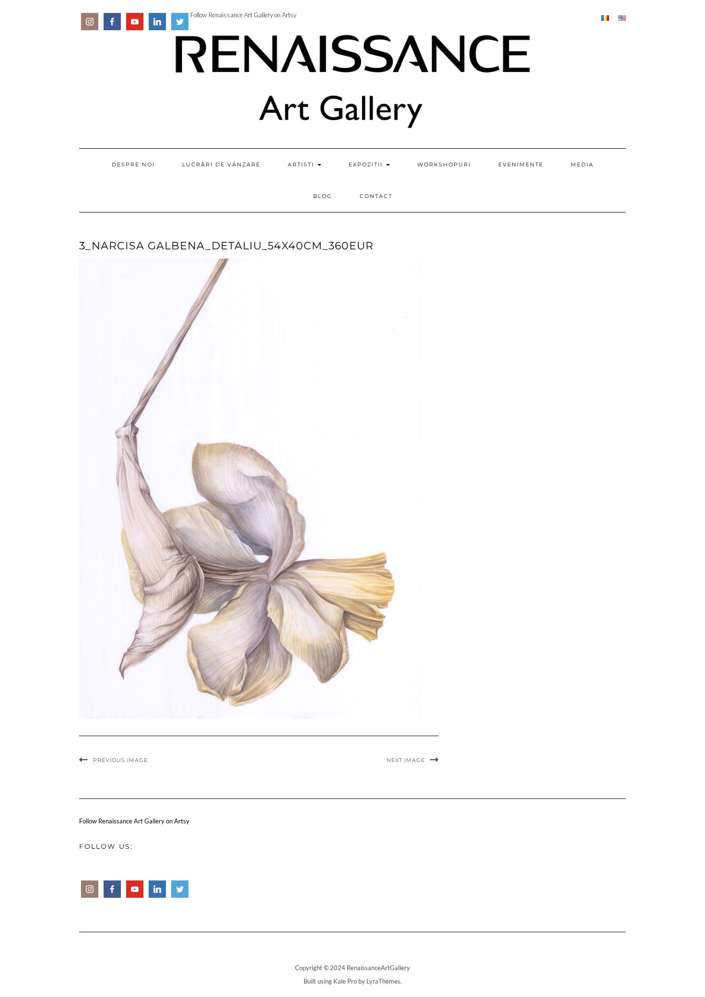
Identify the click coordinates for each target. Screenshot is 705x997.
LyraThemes (383, 981)
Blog (322, 196)
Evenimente (520, 164)
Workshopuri (444, 164)
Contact (376, 196)
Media (582, 164)
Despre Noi (133, 164)
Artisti (302, 164)
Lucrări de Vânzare (221, 164)
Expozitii (367, 164)
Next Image (406, 760)
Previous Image (120, 760)
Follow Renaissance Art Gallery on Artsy (243, 15)
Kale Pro (345, 981)
